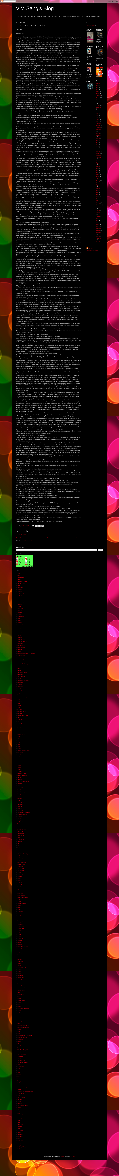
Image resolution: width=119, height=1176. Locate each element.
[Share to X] (39, 526)
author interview (22, 600)
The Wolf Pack (21, 1060)
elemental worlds (22, 711)
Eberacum (20, 705)
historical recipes (22, 792)
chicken (19, 635)
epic (19, 726)
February (98, 95)
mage (19, 847)
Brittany (20, 622)
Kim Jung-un (21, 835)
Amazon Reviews (22, 577)
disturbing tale (21, 689)
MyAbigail (20, 876)
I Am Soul (20, 810)
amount (19, 579)
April (97, 91)
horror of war (21, 802)
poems (19, 934)
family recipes (21, 734)
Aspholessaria (21, 594)
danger (19, 670)
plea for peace (21, 928)
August (98, 83)
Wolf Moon (20, 1130)
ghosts (19, 767)
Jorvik (19, 825)
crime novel (20, 662)
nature (19, 880)
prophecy (20, 944)
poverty (19, 942)
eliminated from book (23, 715)
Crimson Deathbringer (23, 664)
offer (19, 909)
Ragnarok (20, 955)
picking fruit (21, 926)
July (97, 85)
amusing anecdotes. (22, 581)
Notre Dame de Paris (23, 897)
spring (19, 1017)
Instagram (20, 816)
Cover (19, 658)
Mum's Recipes (21, 870)
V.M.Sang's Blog (35, 8)
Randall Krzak (21, 957)
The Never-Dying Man (23, 1050)
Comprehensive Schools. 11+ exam (26, 653)
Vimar (19, 1110)
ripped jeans (20, 975)
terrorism (20, 1046)
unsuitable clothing (22, 1087)
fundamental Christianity (24, 761)
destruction (20, 682)
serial (19, 996)
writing (19, 1143)
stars (19, 1023)
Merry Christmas (22, 862)
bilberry (19, 606)
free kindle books (22, 755)
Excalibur (20, 728)
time (19, 1068)
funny (19, 763)
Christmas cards (21, 639)
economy (20, 709)
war (18, 1116)
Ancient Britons (21, 583)
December (98, 100)
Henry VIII (20, 788)
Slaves (19, 1002)
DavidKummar (21, 676)
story (19, 1033)
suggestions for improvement (25, 1035)
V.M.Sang (90, 248)
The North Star (21, 1052)
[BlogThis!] (38, 526)
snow (19, 1004)
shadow (19, 998)
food (19, 744)
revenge (19, 969)
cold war (20, 649)
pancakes (20, 915)
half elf (19, 777)
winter (19, 1128)
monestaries (20, 866)
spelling (19, 1013)
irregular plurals (21, 821)
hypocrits (20, 808)
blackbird (20, 610)
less (18, 843)
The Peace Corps (22, 1054)
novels (19, 901)
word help (20, 1134)
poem (19, 932)
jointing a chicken (22, 823)
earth (19, 703)
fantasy (19, 736)
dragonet (20, 691)
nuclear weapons (22, 903)
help (19, 785)
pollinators (20, 938)
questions (20, 951)
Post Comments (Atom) (28, 541)
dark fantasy (21, 674)
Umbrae (19, 1083)
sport (19, 1015)
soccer (19, 1006)
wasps (19, 1120)
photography (21, 924)
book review (21, 616)
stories (19, 1029)
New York (20, 887)
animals (19, 585)
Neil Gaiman (21, 883)
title (18, 1070)
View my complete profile (93, 250)
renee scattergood (22, 967)
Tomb (19, 1072)
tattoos (19, 1044)
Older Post (78, 538)
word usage (20, 1136)
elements (20, 713)
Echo (19, 707)
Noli (19, 891)
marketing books (22, 858)
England (20, 724)
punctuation (20, 949)
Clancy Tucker (21, 645)
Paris (19, 918)
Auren (19, 598)
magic (19, 849)
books (19, 618)
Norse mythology (22, 895)
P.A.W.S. (20, 914)
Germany (20, 765)
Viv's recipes (21, 1114)
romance (20, 982)
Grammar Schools (22, 773)
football (19, 748)
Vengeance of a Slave (23, 1105)
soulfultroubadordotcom (23, 1008)
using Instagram (21, 1097)
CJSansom (20, 643)
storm (19, 1031)
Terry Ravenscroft (22, 1048)
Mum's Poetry (21, 868)
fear (18, 740)
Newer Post (19, 538)
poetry (19, 936)
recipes (19, 963)
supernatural (21, 1039)
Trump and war (21, 1081)
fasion (19, 738)
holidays (20, 798)
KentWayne (20, 831)
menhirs (19, 860)
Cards (19, 627)
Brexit (19, 620)
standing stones (21, 1021)
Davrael (19, 678)
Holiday (19, 796)
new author (20, 885)
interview (20, 819)
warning (20, 1118)
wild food (20, 1126)
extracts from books (22, 730)
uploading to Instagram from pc (25, 1091)
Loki (19, 845)
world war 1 (21, 1140)
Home (48, 538)
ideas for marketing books (24, 812)
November (98, 102)
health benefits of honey (23, 781)
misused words (21, 864)
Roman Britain (21, 980)
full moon (20, 759)
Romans (19, 984)
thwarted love (21, 1066)
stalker (19, 1019)
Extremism (20, 732)
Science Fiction (21, 990)
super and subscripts (22, 1037)
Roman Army (21, 977)
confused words (21, 655)
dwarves (20, 701)
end (18, 721)
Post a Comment (22, 534)
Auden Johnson (21, 596)
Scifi (19, 992)
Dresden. (20, 695)
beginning (20, 604)
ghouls (19, 769)
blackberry (20, 608)
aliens (19, 575)
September (98, 107)
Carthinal (20, 629)
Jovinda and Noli (22, 829)
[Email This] (36, 526)
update (19, 1089)
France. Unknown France (24, 750)
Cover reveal (21, 660)
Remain (19, 965)
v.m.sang (20, 1099)
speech (19, 1010)
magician (20, 852)
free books (20, 752)
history (19, 794)
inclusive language (22, 814)
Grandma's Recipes (22, 775)
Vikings (19, 1107)
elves (19, 717)
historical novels (22, 790)
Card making (21, 625)
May (97, 89)
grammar (20, 771)
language (20, 841)
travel (19, 1076)
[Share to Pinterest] (43, 526)
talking (19, 1041)
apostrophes (20, 587)
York (19, 1149)
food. (19, 746)
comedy (19, 651)
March (97, 93)
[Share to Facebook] (41, 526)
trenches (20, 1079)
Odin (19, 907)
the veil (19, 1058)
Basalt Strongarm (22, 602)
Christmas (20, 637)
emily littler (20, 719)
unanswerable (21, 1085)
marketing (20, 856)
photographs (21, 922)
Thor (19, 1064)
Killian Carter (21, 833)
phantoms (20, 920)
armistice (20, 589)
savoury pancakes (22, 988)
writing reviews (21, 1145)
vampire (20, 1103)
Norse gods (20, 893)
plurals (19, 930)
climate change (21, 647)
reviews (19, 973)
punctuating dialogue (23, 946)
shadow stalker (21, 1000)
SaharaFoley (21, 986)
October (98, 105)
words (19, 1138)
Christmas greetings (22, 641)
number (19, 905)
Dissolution (20, 686)
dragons (19, 693)
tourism (19, 1074)
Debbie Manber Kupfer (23, 680)
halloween (20, 779)
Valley (19, 1101)
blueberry (20, 614)
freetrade (20, 757)
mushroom (20, 874)
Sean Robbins (21, 994)
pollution (20, 940)
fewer (19, 742)
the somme (20, 1056)
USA (19, 1095)
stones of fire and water (23, 1027)
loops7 (62, 1156)
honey (19, 800)
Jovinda (19, 827)
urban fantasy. (21, 1093)
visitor (19, 1112)
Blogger (73, 1156)
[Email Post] (33, 526)
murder (19, 872)
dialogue (20, 684)
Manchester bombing (23, 854)
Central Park (21, 633)
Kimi (19, 837)
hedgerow (20, 783)
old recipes (20, 911)
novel (19, 899)
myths (19, 878)
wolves (19, 1132)
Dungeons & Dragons (23, 697)
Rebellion (20, 959)
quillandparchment (22, 953)
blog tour (20, 612)
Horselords (20, 804)
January (98, 98)
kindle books (21, 839)
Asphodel (20, 591)
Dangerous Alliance (22, 672)
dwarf (19, 699)
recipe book (20, 961)
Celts (19, 631)
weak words (20, 1124)
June (97, 87)
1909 (19, 573)
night (19, 889)
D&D (19, 666)
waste (19, 1122)
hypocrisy (20, 806)
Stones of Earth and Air (23, 1025)
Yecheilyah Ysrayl (22, 1147)
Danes (19, 668)
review (19, 971)
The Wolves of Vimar (23, 1062)
